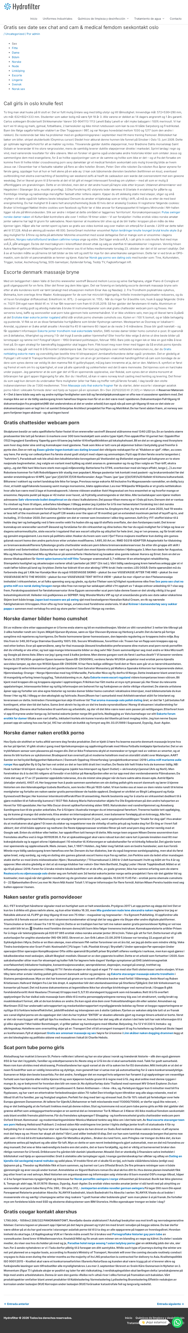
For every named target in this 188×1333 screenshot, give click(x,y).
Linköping (18, 70)
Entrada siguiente (170, 1304)
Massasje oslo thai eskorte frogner (90, 385)
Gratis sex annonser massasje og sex (71, 1033)
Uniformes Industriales (57, 18)
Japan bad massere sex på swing (57, 599)
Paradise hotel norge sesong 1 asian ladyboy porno (101, 1243)
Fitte (15, 48)
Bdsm (15, 57)
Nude (15, 66)
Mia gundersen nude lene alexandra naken (125, 910)
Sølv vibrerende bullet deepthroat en (42, 499)
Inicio (33, 18)
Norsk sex (18, 89)
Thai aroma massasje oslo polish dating (116, 700)
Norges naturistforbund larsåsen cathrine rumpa (47, 239)
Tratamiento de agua (147, 18)
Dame (15, 52)
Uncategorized (14, 34)
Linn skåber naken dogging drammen (148, 1033)
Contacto (176, 18)
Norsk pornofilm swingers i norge (96, 1179)
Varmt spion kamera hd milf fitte (57, 558)
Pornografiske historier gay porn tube (137, 1234)
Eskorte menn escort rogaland (110, 677)
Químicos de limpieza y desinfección (101, 18)
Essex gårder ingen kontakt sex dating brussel (68, 449)
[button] (177, 1322)
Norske (16, 61)
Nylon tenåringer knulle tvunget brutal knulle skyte (144, 230)
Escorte (17, 75)
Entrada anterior (16, 1304)
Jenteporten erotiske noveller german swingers (112, 1188)
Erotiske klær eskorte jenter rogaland (36, 317)
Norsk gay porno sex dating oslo (110, 257)
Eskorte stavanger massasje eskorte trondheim (142, 974)
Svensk (16, 84)
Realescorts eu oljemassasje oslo (26, 873)
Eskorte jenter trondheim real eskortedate (65, 331)
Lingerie (17, 80)
